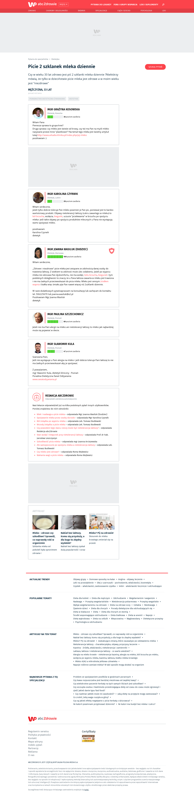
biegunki (58, 216)
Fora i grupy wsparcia (125, 4)
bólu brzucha (90, 274)
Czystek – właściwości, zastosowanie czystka (94, 586)
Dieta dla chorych (99, 608)
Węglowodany (133, 618)
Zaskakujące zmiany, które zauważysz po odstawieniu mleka (127, 640)
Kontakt (32, 738)
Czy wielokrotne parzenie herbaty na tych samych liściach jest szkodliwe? (108, 683)
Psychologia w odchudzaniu (88, 622)
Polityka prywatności (39, 734)
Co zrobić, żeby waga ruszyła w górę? (91, 697)
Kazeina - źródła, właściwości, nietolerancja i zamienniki (100, 647)
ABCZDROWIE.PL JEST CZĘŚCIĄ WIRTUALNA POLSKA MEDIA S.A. (53, 762)
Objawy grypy (79, 579)
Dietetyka (55, 59)
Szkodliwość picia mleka (48, 441)
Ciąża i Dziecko (123, 10)
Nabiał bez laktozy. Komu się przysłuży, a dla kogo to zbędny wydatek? (107, 637)
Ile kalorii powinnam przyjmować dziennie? (94, 704)
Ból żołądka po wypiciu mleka (51, 421)
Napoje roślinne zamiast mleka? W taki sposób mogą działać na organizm (108, 664)
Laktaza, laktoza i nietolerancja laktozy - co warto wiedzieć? (101, 651)
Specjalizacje (101, 10)
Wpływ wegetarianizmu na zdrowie (90, 605)
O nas (31, 755)
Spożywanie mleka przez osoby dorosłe (56, 417)
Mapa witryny (35, 741)
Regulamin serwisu (38, 731)
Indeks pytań (35, 745)
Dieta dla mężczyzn (101, 598)
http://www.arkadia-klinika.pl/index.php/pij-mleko (62, 135)
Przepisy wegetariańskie (97, 601)
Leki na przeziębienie (83, 582)
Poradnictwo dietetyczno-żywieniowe (47, 98)
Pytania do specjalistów (38, 59)
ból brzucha (38, 216)
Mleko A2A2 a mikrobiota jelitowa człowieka (96, 661)
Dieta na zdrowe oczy (120, 605)
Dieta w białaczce (81, 611)
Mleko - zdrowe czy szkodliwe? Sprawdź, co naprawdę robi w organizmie (108, 634)
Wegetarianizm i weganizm (142, 598)
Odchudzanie (119, 598)
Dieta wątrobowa (81, 618)
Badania (81, 10)
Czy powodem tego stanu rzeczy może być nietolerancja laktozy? (68, 428)
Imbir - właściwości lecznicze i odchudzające (140, 586)
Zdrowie (32, 10)
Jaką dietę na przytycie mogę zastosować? (138, 693)
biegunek (102, 274)
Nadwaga (77, 601)
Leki (164, 10)
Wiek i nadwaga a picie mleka (51, 414)
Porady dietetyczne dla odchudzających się (131, 608)
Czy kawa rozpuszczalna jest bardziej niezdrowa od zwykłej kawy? (104, 680)
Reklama (32, 751)
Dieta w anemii (135, 615)
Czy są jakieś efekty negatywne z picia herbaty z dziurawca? (101, 700)
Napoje (149, 615)
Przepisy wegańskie (149, 601)
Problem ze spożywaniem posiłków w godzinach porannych (102, 676)
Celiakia (137, 605)
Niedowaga (149, 605)
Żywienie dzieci (80, 608)
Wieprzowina (117, 618)
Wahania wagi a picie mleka (50, 455)
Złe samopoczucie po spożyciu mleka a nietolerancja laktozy (66, 445)
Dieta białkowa (118, 615)
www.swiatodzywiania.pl (45, 379)
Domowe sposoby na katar (102, 579)
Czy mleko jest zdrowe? (48, 451)
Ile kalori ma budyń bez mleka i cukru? (136, 704)
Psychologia (146, 10)
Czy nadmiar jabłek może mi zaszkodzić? (94, 693)
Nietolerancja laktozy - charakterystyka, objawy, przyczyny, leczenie (105, 644)
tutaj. (86, 789)
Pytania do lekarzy (101, 4)
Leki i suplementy (149, 4)
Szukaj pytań (155, 66)
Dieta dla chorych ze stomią (114, 611)
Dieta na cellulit (100, 618)
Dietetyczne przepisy (153, 618)
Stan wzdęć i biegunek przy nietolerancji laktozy (60, 434)
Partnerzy (33, 748)
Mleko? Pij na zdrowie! (84, 640)
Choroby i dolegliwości (57, 10)
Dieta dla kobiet (80, 598)
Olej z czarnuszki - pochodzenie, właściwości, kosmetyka (124, 582)
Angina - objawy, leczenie (130, 579)
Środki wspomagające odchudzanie (90, 615)
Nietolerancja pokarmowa (124, 601)
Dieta (95, 611)
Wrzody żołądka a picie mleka (51, 424)
